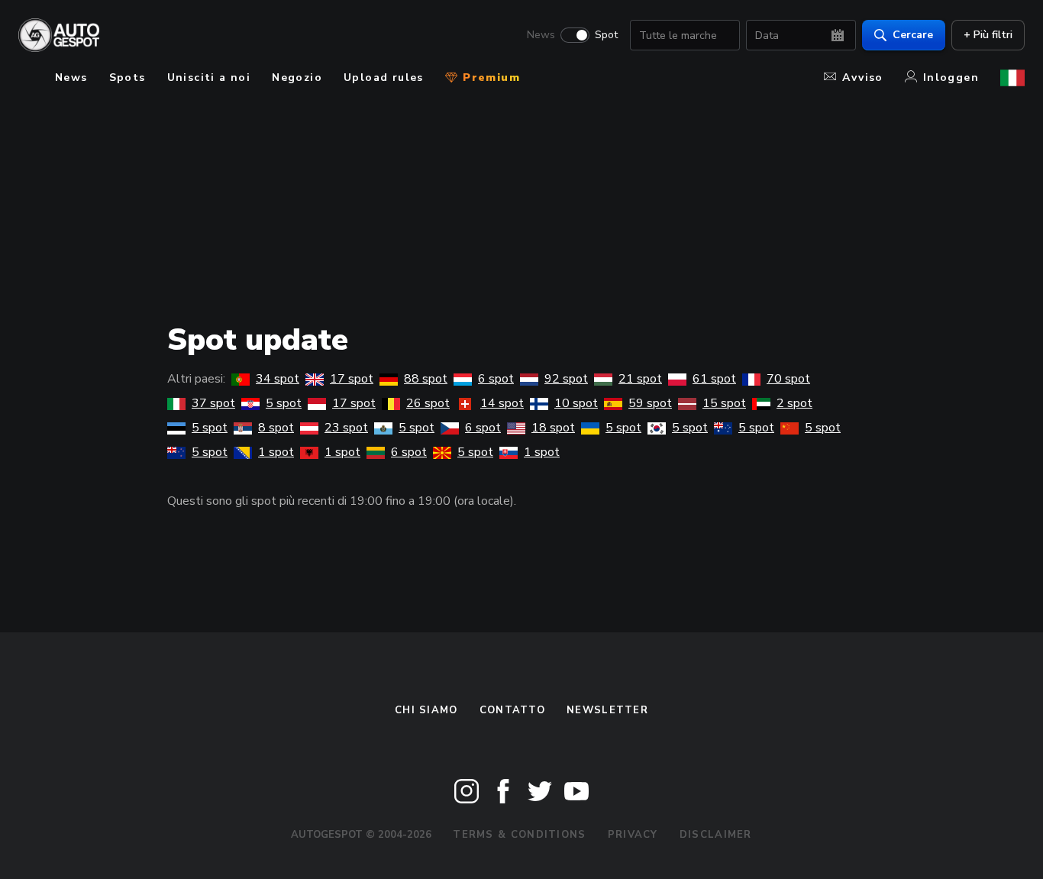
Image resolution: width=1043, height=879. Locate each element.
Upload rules (384, 77)
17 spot (351, 378)
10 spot (576, 403)
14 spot (502, 403)
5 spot (284, 403)
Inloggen (951, 77)
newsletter (607, 710)
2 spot (794, 403)
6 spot (496, 378)
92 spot (566, 378)
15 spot (724, 403)
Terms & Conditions (519, 835)
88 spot (425, 378)
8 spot (276, 427)
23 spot (346, 427)
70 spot (788, 378)
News (541, 35)
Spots (127, 77)
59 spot (650, 403)
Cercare (913, 34)
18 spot (553, 427)
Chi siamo (426, 710)
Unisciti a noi (209, 77)
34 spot (277, 378)
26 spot (428, 403)
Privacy (633, 835)
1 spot (276, 452)
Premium (489, 77)
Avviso (862, 77)
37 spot (213, 403)
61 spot (714, 378)
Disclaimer (716, 835)
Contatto (512, 710)
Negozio (297, 77)
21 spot (640, 378)
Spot (606, 35)
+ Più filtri (988, 34)
